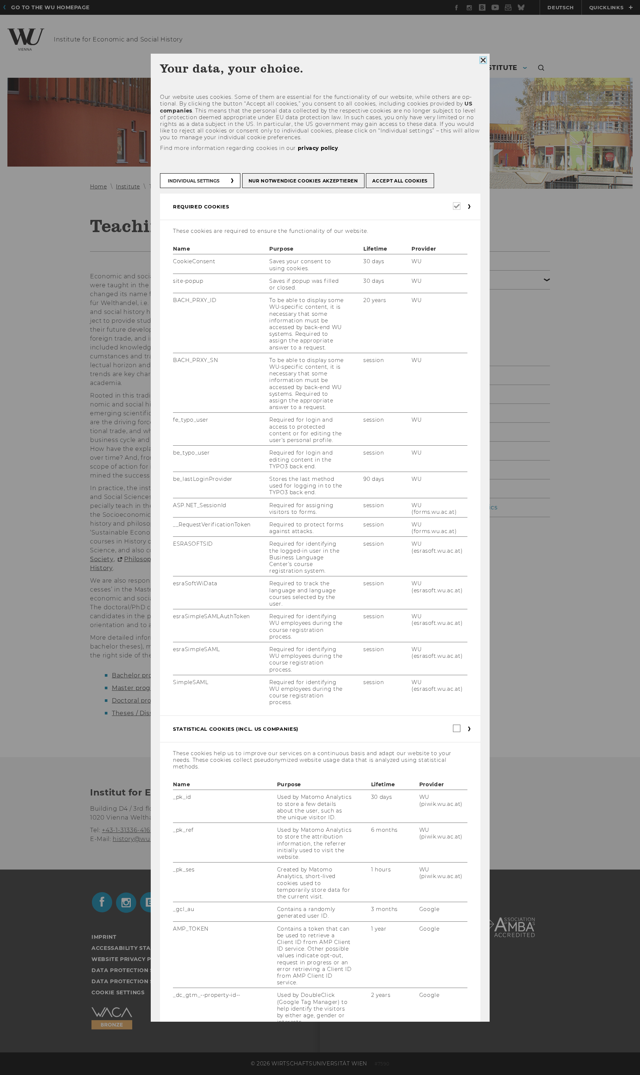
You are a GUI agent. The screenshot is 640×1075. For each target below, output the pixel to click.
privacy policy (317, 148)
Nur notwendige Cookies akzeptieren (303, 181)
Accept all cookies (400, 181)
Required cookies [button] (201, 207)
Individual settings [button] (194, 181)
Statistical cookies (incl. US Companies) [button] (236, 729)
